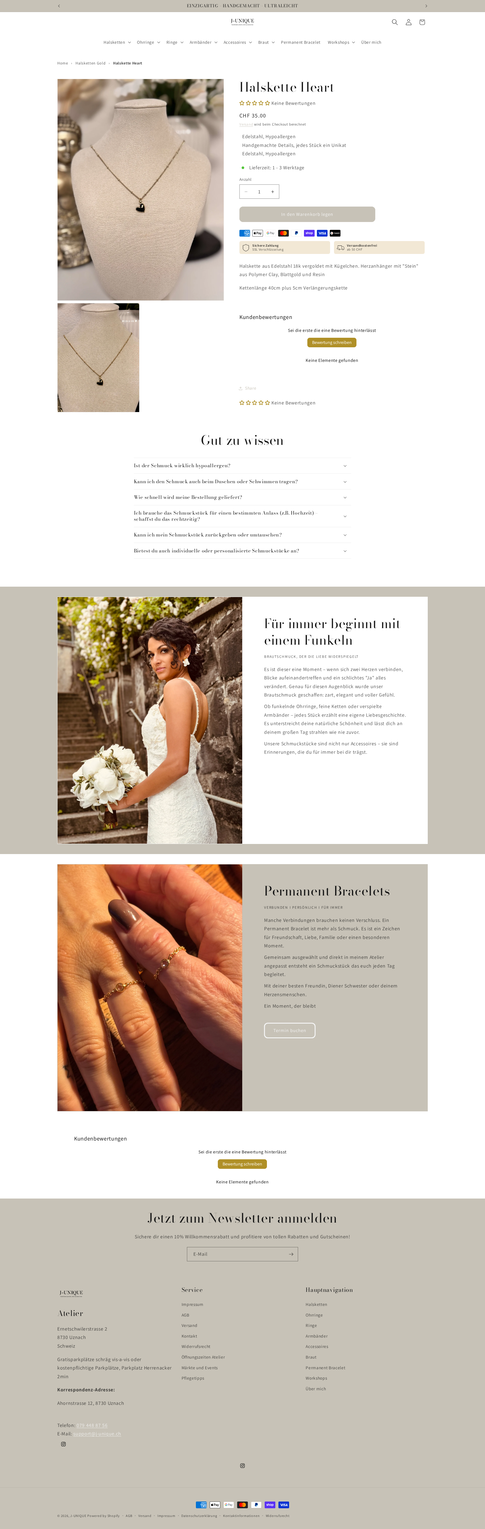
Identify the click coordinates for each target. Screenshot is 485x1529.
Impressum (192, 1304)
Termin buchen (289, 1030)
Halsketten (316, 1304)
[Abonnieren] (291, 1254)
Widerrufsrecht (196, 1346)
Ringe (311, 1325)
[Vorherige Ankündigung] (59, 6)
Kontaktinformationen (241, 1516)
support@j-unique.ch (97, 1433)
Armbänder (317, 1335)
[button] (116, 42)
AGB (185, 1314)
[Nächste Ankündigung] (426, 6)
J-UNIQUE (78, 1516)
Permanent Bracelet (325, 1367)
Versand (246, 124)
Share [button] (250, 388)
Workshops (316, 1378)
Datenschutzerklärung (199, 1516)
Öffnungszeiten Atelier (203, 1357)
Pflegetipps (193, 1378)
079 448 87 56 (92, 1425)
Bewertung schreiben (332, 342)
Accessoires (317, 1346)
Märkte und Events (200, 1367)
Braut (311, 1357)
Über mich (316, 1388)
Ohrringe (314, 1314)
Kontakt (189, 1335)
